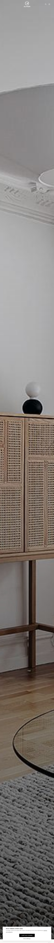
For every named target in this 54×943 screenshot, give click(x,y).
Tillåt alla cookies (27, 935)
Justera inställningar (26, 938)
